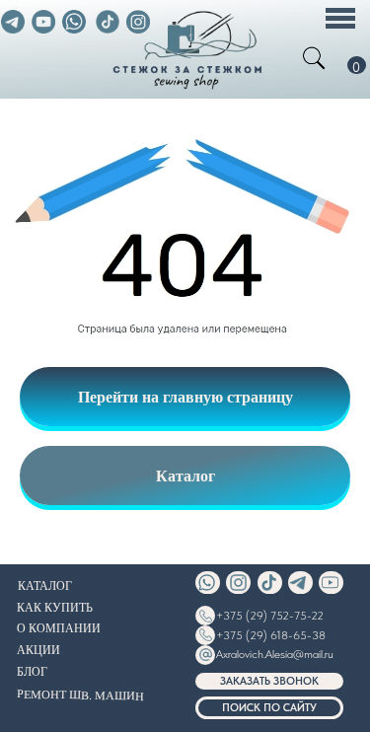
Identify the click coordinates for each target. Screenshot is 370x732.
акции (38, 649)
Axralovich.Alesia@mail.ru (274, 654)
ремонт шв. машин (79, 693)
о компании (59, 627)
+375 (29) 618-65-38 (271, 635)
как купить (55, 607)
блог (32, 671)
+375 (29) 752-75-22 (270, 615)
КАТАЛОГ (45, 585)
